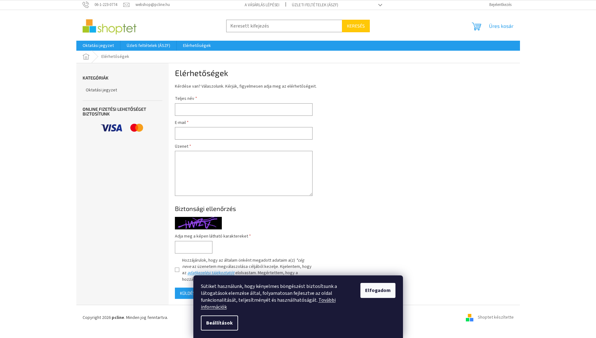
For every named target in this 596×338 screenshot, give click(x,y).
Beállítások (219, 323)
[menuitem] (98, 46)
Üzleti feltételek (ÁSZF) (315, 5)
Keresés (356, 25)
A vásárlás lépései (262, 5)
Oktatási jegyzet (101, 90)
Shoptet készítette (496, 318)
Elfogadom (378, 290)
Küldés (187, 293)
